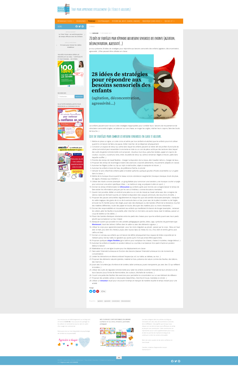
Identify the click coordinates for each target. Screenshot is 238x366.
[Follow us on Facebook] (76, 26)
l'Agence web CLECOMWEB (69, 362)
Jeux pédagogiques (103, 21)
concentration (116, 301)
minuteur (104, 280)
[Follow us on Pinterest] (82, 26)
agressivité (107, 301)
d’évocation (125, 187)
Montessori (96, 224)
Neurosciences (81, 21)
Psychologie (91, 21)
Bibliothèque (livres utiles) (151, 21)
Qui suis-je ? (169, 21)
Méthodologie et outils (65, 21)
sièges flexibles (113, 240)
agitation (100, 301)
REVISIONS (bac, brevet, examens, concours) (126, 21)
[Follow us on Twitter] (79, 26)
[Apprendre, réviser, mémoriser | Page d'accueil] (64, 9)
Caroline (95, 33)
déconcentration (125, 301)
